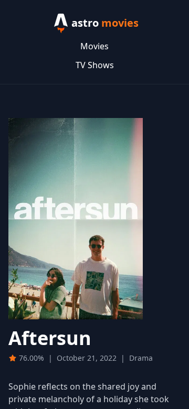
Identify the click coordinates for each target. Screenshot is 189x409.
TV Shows (95, 65)
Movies (94, 46)
